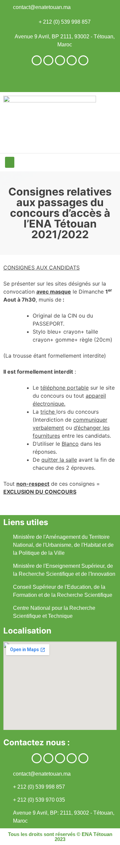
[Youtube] (72, 60)
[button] (9, 162)
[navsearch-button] (108, 80)
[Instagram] (48, 60)
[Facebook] (37, 60)
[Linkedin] (60, 60)
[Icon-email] (83, 60)
